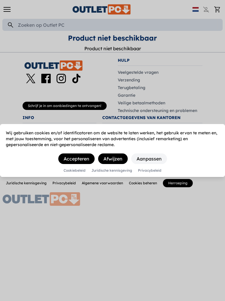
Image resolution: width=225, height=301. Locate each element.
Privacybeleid (149, 170)
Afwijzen (112, 159)
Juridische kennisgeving (111, 170)
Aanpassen (149, 159)
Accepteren (76, 159)
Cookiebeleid (75, 170)
